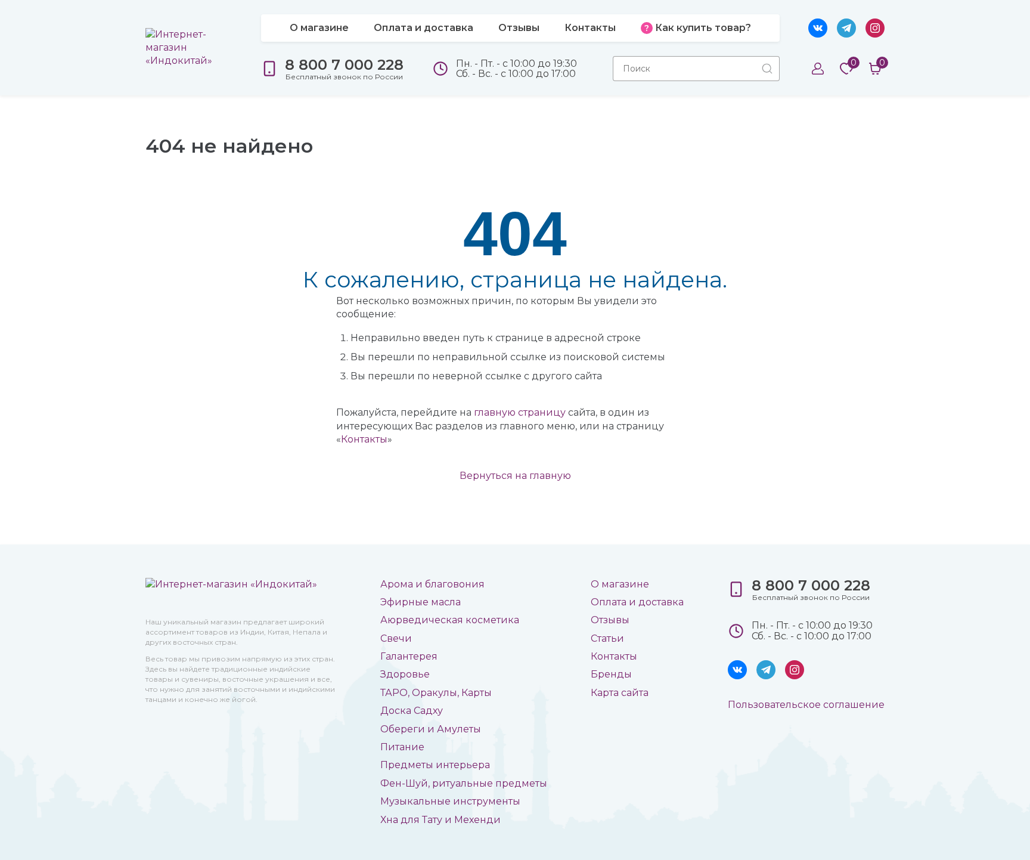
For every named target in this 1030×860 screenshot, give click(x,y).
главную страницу (520, 412)
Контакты (364, 439)
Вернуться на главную (515, 475)
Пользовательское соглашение (806, 704)
